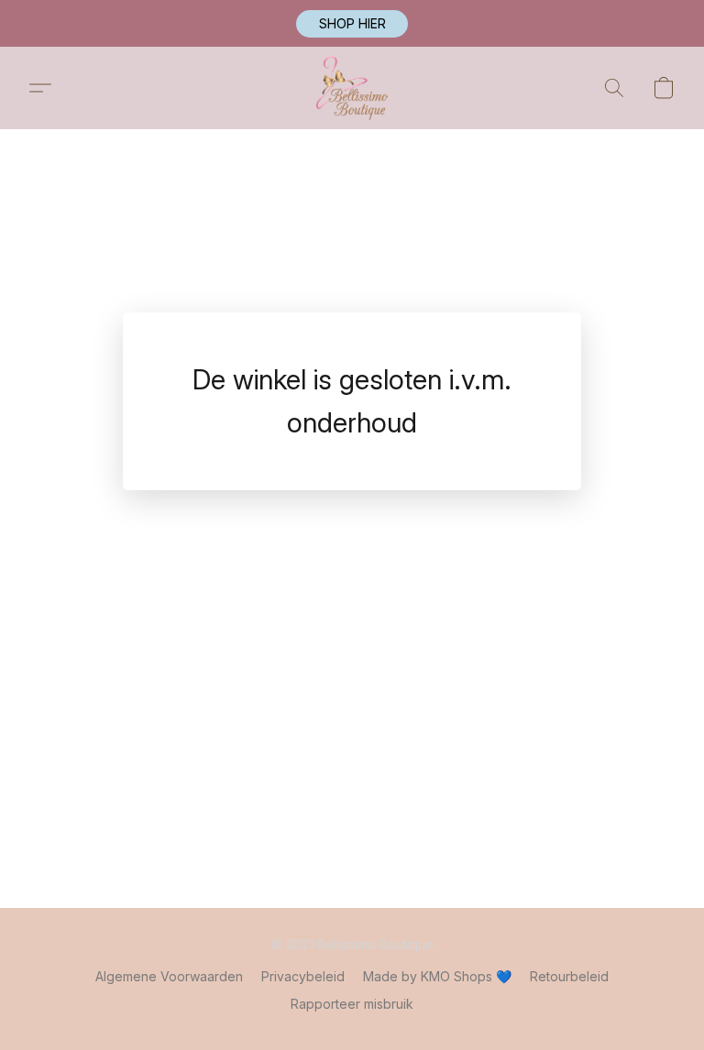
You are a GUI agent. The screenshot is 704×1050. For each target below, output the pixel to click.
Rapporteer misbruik (352, 1004)
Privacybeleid (303, 976)
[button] (352, 24)
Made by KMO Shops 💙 (437, 976)
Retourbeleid (569, 976)
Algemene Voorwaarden (169, 976)
